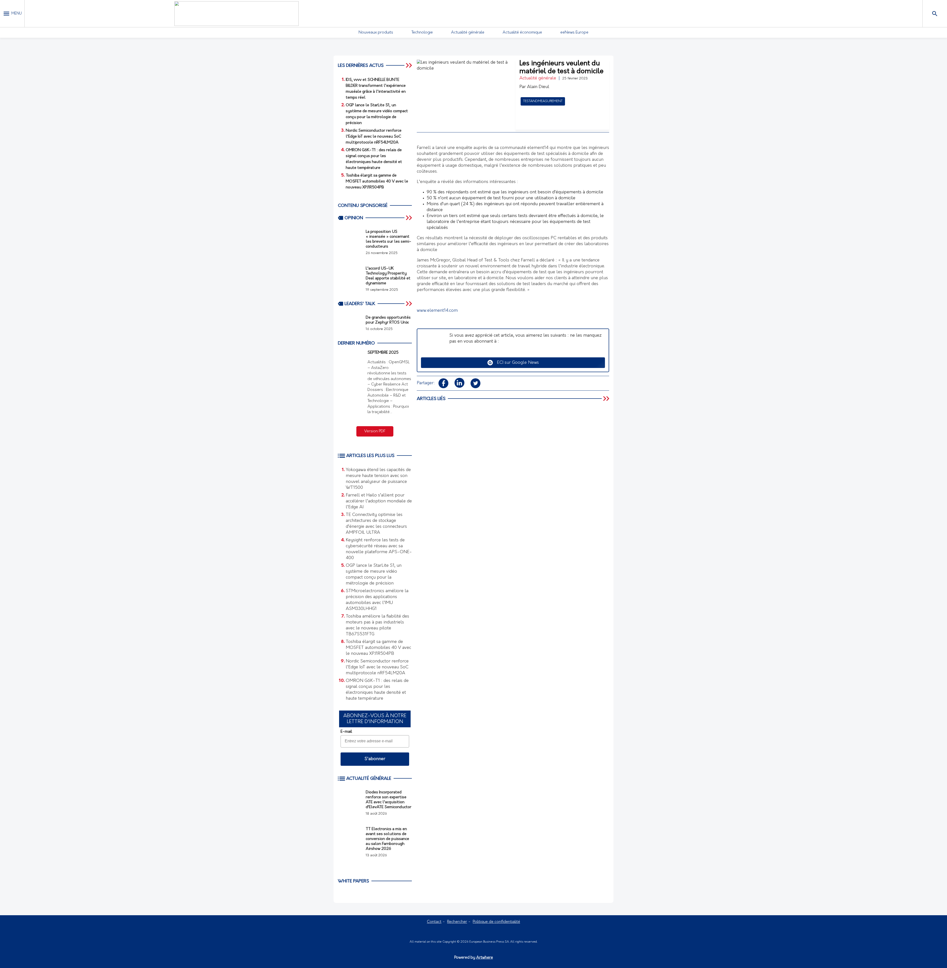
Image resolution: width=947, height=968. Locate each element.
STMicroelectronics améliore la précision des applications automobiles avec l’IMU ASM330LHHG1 (377, 600)
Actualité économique (522, 33)
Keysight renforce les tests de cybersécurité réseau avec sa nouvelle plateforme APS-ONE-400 (379, 549)
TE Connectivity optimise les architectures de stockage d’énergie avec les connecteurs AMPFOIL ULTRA (376, 524)
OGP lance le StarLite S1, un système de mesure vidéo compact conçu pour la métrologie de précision (373, 575)
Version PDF (374, 431)
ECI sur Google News (516, 363)
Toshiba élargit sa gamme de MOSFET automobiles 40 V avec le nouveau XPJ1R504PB (378, 648)
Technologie (422, 33)
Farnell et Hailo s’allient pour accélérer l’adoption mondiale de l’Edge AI (379, 501)
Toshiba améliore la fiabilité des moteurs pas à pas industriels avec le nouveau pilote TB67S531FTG (377, 625)
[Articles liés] (606, 398)
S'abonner (374, 759)
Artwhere (484, 958)
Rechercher (457, 922)
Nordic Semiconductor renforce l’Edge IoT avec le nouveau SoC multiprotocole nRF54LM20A (377, 667)
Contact (434, 922)
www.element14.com (437, 311)
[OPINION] (409, 217)
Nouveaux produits (376, 33)
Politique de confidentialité (496, 922)
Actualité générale (467, 33)
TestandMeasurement (543, 101)
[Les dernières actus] (409, 65)
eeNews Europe (574, 33)
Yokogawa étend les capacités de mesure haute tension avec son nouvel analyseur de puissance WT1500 (378, 479)
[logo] (236, 13)
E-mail (346, 732)
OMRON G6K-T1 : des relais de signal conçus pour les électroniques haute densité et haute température (377, 690)
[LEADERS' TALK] (409, 303)
